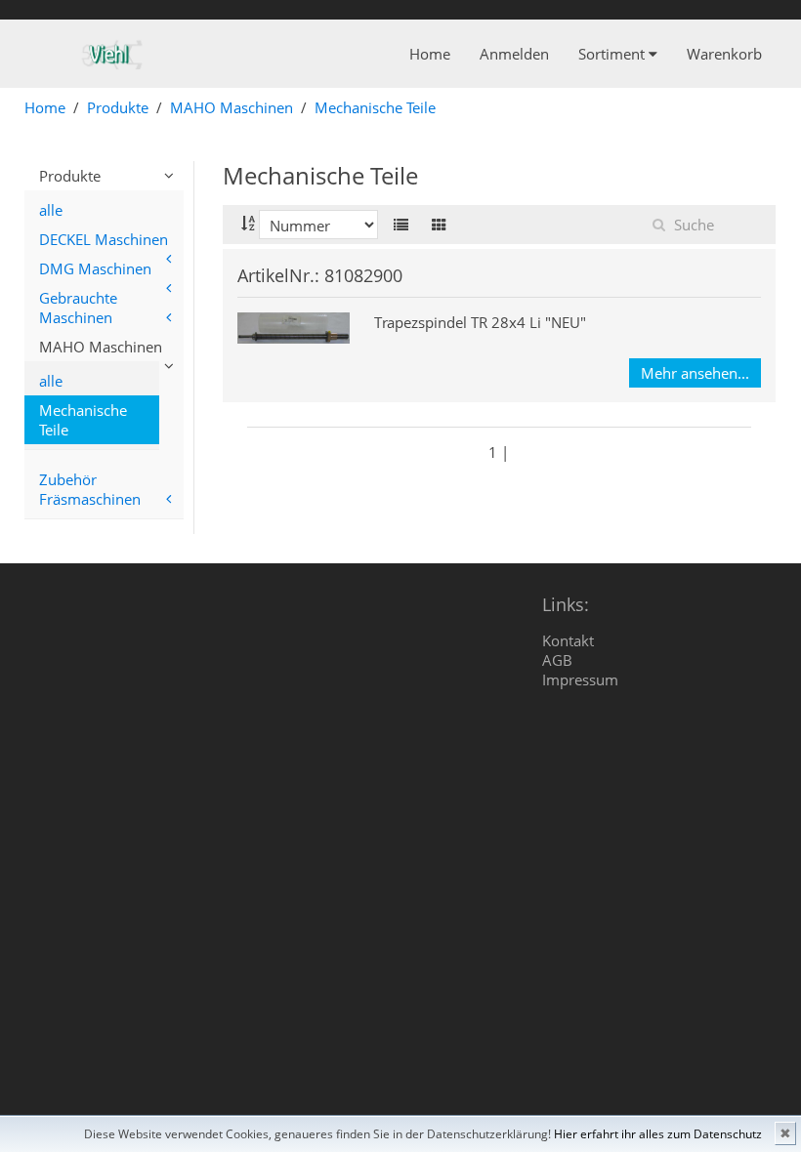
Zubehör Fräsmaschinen (90, 489)
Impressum (580, 679)
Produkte (117, 107)
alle (51, 210)
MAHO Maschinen (231, 107)
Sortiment (613, 53)
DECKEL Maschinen (103, 239)
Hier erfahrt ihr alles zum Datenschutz (658, 1134)
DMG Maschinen (95, 268)
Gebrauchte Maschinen (78, 307)
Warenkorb (724, 53)
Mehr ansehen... (695, 373)
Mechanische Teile (375, 107)
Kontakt (568, 640)
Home (429, 53)
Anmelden (514, 53)
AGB (557, 660)
